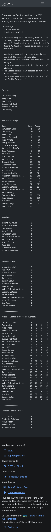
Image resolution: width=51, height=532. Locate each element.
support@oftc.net (16, 455)
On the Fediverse (16, 492)
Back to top (13, 527)
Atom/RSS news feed (18, 487)
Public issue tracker (17, 476)
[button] (42, 3)
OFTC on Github (16, 466)
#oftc (10, 450)
